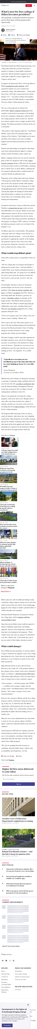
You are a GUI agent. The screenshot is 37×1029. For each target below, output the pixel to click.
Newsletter (4, 979)
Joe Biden (4, 62)
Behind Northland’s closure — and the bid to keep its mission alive (17, 852)
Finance (11, 760)
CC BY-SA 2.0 (28, 62)
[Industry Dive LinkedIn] (2, 960)
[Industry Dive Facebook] (6, 960)
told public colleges (13, 298)
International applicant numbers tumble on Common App (19, 877)
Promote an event (20, 979)
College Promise (19, 407)
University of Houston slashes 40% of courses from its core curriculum (20, 870)
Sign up (29, 5)
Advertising (18, 971)
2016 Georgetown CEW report (25, 674)
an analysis (16, 293)
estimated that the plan (15, 208)
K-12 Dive (18, 989)
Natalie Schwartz (10, 29)
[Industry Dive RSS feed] (13, 960)
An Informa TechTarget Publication (18, 1)
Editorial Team (5, 974)
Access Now (7, 1025)
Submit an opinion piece (22, 977)
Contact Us (4, 977)
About (3, 971)
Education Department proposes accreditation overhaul (18, 885)
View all (4, 946)
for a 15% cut (29, 303)
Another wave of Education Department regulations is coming (17, 819)
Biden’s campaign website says (19, 111)
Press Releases (5, 987)
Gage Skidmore (12, 62)
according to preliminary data (25, 384)
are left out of (8, 189)
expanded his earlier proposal (15, 86)
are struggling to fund (15, 309)
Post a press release (14, 946)
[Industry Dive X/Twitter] (10, 960)
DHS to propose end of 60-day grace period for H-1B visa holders (19, 892)
